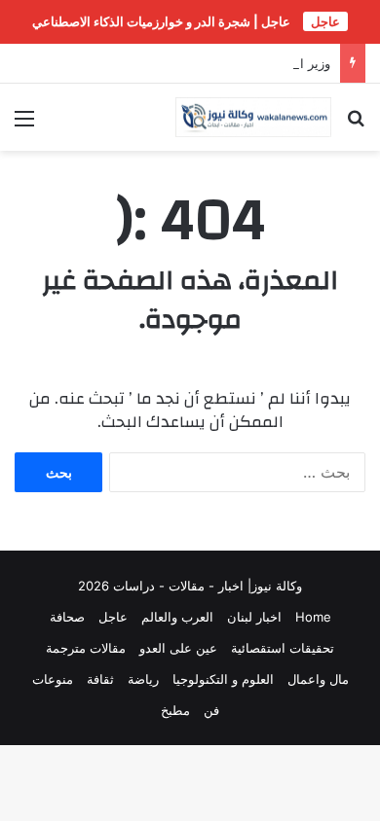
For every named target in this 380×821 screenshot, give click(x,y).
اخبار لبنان (254, 617)
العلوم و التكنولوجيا (223, 679)
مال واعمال (318, 679)
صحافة (67, 617)
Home (313, 617)
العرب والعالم (177, 617)
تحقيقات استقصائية (282, 648)
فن (211, 710)
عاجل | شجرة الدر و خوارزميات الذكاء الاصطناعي (161, 21)
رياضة (143, 679)
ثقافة (100, 679)
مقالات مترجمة (86, 648)
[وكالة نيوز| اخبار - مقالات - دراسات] (253, 117)
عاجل (113, 617)
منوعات (52, 679)
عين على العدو (178, 648)
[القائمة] (24, 125)
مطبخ (175, 710)
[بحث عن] (355, 125)
